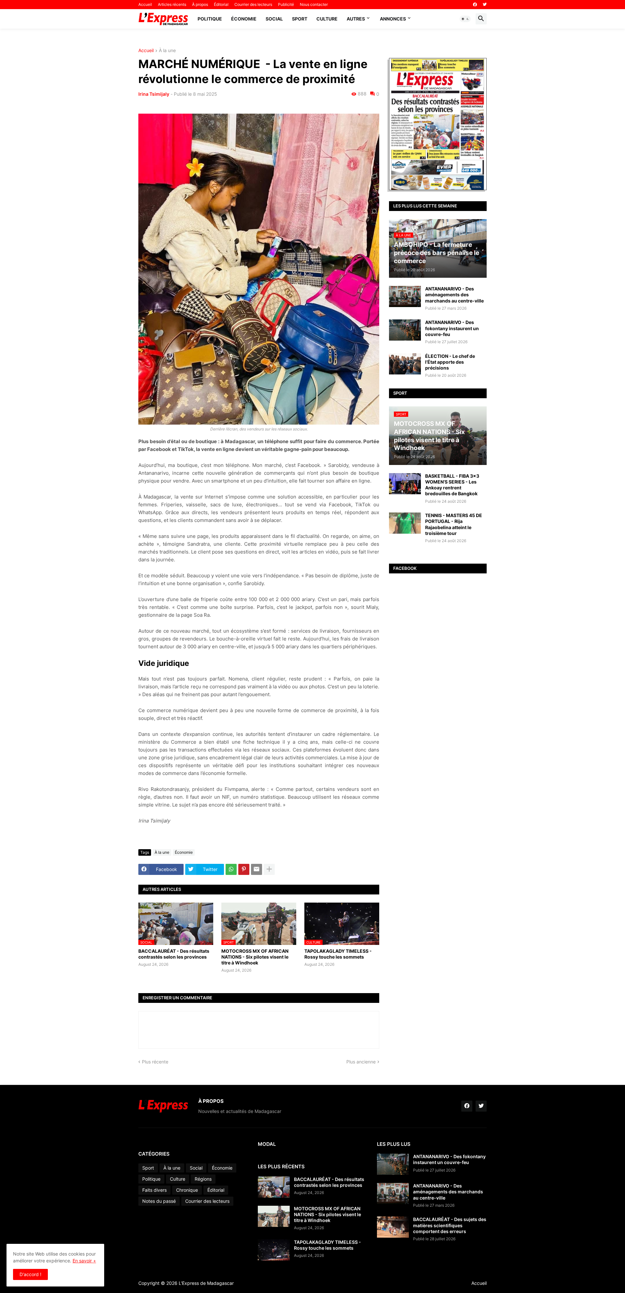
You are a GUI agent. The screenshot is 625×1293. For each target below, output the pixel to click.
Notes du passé (159, 1201)
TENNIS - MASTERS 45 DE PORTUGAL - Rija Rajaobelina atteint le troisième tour (453, 524)
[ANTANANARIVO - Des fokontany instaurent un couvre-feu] (405, 330)
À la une (167, 50)
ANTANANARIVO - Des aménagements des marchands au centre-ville (454, 294)
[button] (465, 19)
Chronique (187, 1190)
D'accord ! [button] (30, 1274)
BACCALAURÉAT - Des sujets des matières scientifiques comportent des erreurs (449, 1225)
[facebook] (475, 4)
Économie (244, 18)
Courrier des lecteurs (253, 4)
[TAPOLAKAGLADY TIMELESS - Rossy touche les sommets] (274, 1249)
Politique (210, 18)
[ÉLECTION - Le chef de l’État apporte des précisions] (405, 363)
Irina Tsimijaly (153, 94)
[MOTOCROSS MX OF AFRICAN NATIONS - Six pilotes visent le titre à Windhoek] (274, 1216)
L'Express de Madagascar (206, 1283)
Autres (356, 18)
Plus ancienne (361, 1061)
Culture (327, 18)
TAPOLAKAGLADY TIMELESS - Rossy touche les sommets (338, 954)
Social (274, 18)
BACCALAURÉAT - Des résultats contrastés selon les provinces (173, 954)
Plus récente (155, 1061)
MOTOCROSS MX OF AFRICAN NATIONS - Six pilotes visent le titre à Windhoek (254, 956)
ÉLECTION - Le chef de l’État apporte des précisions (450, 362)
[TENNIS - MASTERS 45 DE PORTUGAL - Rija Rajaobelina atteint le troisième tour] (405, 523)
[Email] (256, 869)
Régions (203, 1179)
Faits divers (154, 1190)
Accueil (145, 4)
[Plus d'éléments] (269, 869)
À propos (200, 4)
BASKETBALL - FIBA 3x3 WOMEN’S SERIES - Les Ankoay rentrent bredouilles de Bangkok (452, 485)
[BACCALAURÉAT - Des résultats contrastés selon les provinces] (274, 1187)
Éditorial (221, 4)
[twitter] (485, 4)
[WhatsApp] (231, 869)
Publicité (286, 4)
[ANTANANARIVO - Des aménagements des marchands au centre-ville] (405, 296)
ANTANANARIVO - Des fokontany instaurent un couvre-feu (452, 328)
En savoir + (84, 1260)
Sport (299, 18)
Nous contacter (314, 4)
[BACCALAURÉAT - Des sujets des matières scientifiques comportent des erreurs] (393, 1227)
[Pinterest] (243, 869)
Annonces (393, 18)
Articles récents (172, 4)
